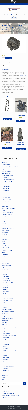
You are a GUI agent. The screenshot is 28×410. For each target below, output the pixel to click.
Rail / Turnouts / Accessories (8, 311)
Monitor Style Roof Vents (8, 393)
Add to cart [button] (8, 119)
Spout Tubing (5, 364)
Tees (4, 302)
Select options (8, 147)
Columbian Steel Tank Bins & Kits (9, 335)
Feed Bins (5, 346)
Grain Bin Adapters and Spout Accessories (11, 350)
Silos (4, 361)
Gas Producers (5, 252)
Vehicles (3, 379)
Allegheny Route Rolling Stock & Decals (10, 166)
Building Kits (4, 223)
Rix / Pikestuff (5, 313)
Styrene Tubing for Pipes (8, 298)
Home (3, 29)
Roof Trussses (6, 216)
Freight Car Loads (5, 245)
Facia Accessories (6, 164)
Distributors (5, 342)
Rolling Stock (4, 316)
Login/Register (14, 3)
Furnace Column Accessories (9, 192)
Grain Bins (5, 353)
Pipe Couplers (6, 291)
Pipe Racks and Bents (7, 214)
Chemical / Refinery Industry (8, 228)
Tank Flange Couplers (7, 300)
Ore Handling (4, 272)
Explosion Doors (6, 190)
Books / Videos (5, 206)
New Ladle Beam (6, 397)
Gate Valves (5, 289)
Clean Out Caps (6, 276)
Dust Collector (6, 188)
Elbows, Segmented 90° (8, 282)
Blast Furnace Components (11, 29)
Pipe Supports (6, 293)
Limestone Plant (5, 263)
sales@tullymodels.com (10, 14)
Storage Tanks (6, 219)
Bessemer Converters (6, 173)
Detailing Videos (5, 234)
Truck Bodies (5, 368)
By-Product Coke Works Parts (8, 226)
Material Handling (5, 267)
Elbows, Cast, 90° (6, 280)
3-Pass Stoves (6, 177)
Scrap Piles (4, 322)
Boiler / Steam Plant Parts (7, 204)
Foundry (3, 241)
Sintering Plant (5, 324)
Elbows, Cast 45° (6, 278)
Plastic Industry (5, 305)
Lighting (3, 261)
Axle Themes (18, 408)
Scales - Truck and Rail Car (7, 318)
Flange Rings (5, 287)
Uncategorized (5, 375)
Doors (4, 210)
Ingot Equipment (5, 256)
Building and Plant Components (8, 208)
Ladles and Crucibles (6, 258)
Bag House (4, 169)
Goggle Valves (5, 254)
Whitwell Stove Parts (7, 199)
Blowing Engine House (6, 201)
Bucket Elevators (6, 333)
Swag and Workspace (6, 373)
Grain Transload (6, 357)
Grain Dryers (5, 355)
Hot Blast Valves (6, 194)
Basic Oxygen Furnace (6, 171)
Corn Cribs (5, 339)
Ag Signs (5, 328)
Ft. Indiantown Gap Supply (7, 250)
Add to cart (9, 58)
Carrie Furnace (6, 184)
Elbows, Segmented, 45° (8, 284)
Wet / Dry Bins (6, 370)
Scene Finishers (5, 320)
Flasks (4, 243)
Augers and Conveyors (7, 331)
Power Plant (4, 307)
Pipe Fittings (4, 274)
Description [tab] (5, 65)
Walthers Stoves (6, 197)
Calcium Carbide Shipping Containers (10, 399)
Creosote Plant (5, 232)
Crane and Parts (5, 230)
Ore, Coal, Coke (6, 247)
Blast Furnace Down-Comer (8, 179)
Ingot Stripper (6, 391)
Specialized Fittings (7, 295)
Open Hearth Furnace (6, 269)
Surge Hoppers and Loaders (8, 366)
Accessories (4, 162)
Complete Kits (6, 337)
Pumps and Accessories (7, 309)
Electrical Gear (5, 237)
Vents (4, 221)
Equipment (4, 239)
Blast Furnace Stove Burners (9, 181)
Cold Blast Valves (6, 186)
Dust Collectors (6, 344)
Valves (3, 377)
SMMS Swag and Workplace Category (11, 395)
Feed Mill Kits (5, 348)
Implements (5, 359)
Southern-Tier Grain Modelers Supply (9, 327)
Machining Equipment (6, 265)
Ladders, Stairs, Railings (8, 212)
